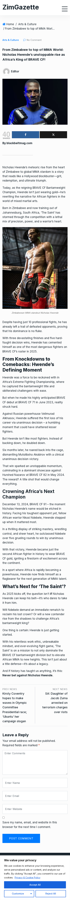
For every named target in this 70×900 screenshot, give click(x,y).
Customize (18, 893)
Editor (15, 71)
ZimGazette (20, 7)
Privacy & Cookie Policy (27, 877)
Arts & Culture (27, 24)
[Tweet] (53, 134)
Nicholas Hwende (13, 167)
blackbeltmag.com (19, 143)
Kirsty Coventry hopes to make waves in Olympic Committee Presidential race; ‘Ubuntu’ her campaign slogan (14, 707)
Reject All (50, 893)
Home (10, 24)
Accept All (35, 884)
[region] (35, 877)
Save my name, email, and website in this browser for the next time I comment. (29, 824)
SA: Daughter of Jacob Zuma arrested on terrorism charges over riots (55, 703)
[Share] (25, 134)
